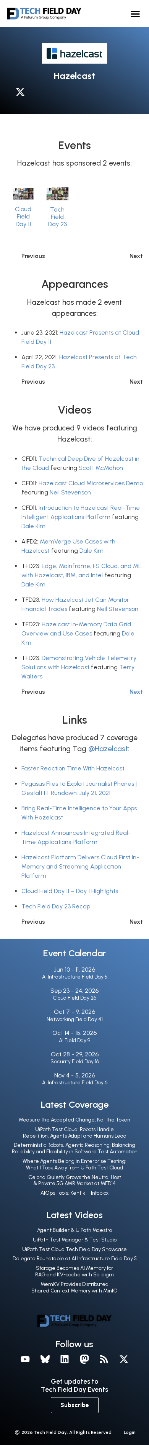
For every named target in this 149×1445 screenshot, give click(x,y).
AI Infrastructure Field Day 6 (74, 1082)
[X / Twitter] (22, 93)
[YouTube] (25, 1359)
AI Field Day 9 (74, 1040)
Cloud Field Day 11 (23, 216)
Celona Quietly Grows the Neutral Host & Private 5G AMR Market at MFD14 (74, 1180)
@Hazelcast (108, 748)
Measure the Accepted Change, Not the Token (74, 1120)
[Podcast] (104, 1359)
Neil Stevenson (70, 492)
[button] (135, 13)
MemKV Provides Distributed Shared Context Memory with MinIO (74, 1287)
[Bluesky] (45, 1359)
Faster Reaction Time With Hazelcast (73, 768)
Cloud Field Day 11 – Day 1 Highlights (69, 891)
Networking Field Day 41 (75, 1019)
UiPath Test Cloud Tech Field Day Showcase (74, 1249)
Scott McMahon (101, 467)
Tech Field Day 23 (57, 217)
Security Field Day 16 (74, 1061)
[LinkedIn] (64, 1359)
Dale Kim (33, 526)
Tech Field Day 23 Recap (55, 906)
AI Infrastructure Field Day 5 (74, 977)
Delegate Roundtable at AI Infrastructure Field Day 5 (75, 1258)
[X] (123, 1359)
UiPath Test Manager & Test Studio (75, 1239)
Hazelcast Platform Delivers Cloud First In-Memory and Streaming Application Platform (80, 866)
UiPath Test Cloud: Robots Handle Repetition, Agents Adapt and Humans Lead (74, 1132)
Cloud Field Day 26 (74, 998)
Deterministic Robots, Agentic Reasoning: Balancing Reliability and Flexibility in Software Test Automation (75, 1148)
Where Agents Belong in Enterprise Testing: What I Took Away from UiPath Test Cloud (74, 1164)
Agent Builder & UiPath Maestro (74, 1230)
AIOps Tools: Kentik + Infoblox (74, 1193)
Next (136, 691)
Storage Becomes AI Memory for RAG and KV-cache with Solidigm (74, 1271)
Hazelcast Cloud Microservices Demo (91, 483)
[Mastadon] (84, 1359)
